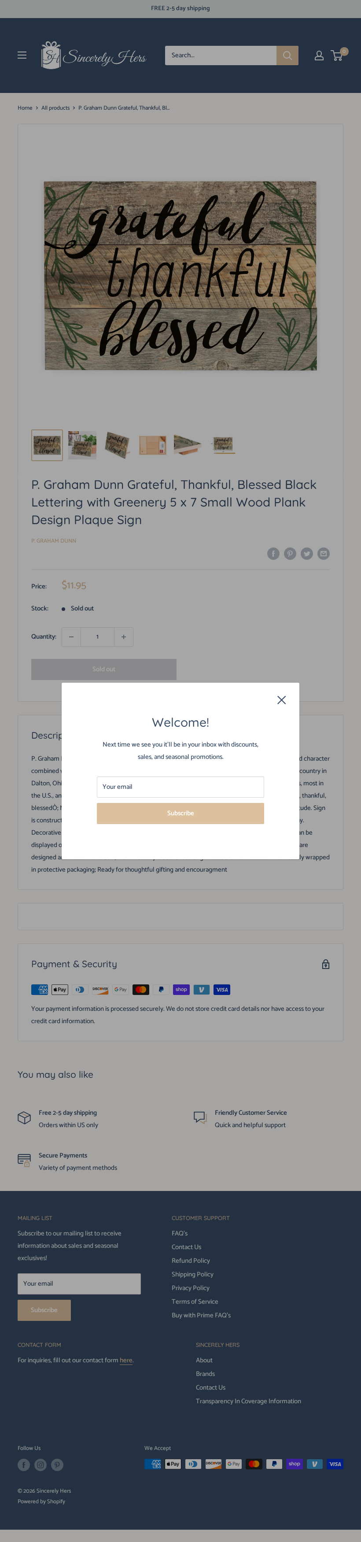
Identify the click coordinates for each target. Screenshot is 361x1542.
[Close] (281, 699)
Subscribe (180, 813)
